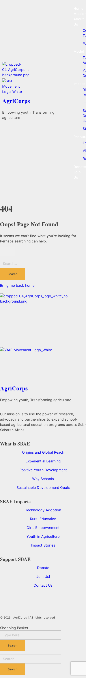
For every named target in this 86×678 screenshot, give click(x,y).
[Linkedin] (5, 596)
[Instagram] (62, 596)
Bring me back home (17, 285)
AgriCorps (16, 100)
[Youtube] (34, 596)
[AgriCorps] (35, 70)
